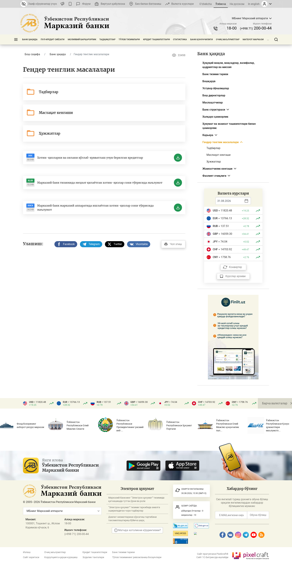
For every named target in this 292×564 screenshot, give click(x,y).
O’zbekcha (205, 4)
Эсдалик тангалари (93, 557)
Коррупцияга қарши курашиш (60, 557)
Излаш (26, 552)
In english (254, 4)
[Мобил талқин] (70, 4)
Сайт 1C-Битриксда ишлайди (212, 557)
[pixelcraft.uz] (250, 555)
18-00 (232, 28)
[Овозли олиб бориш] (62, 4)
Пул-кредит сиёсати (52, 39)
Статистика (180, 39)
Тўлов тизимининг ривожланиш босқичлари (136, 557)
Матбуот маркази (253, 39)
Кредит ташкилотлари (156, 39)
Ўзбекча (220, 4)
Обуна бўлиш (258, 515)
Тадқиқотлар (107, 39)
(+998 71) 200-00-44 (76, 534)
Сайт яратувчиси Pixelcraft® (212, 554)
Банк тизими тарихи (123, 552)
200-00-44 (256, 28)
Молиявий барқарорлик (82, 39)
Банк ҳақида (30, 39)
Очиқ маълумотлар (227, 39)
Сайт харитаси (31, 557)
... (268, 39)
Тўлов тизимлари (129, 39)
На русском (237, 4)
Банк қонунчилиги (201, 39)
